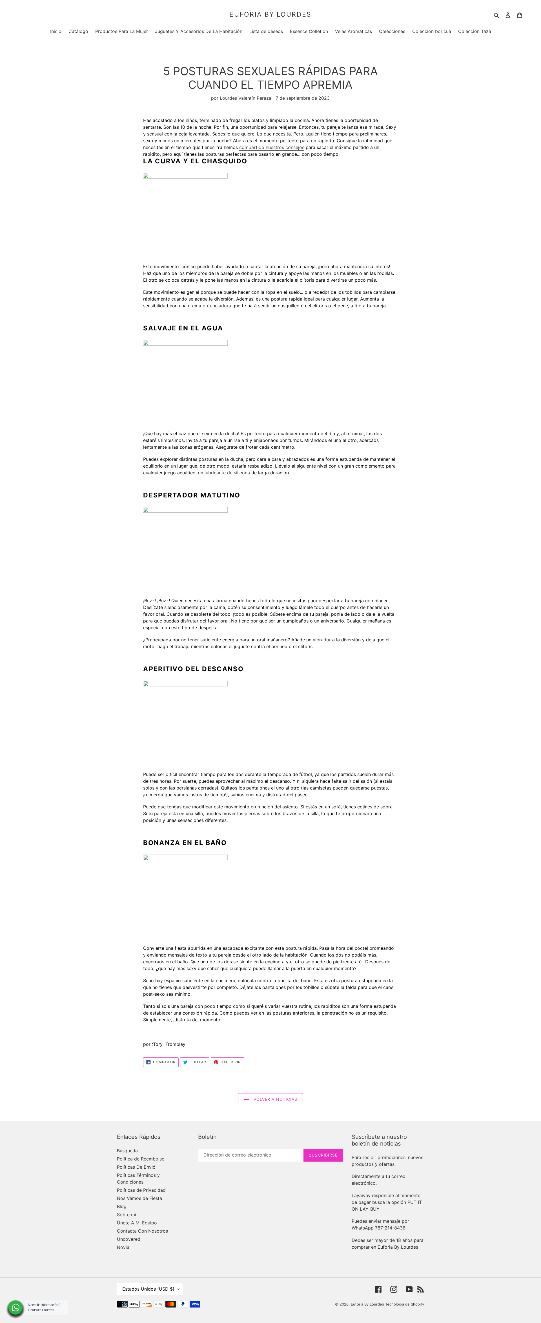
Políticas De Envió (136, 1167)
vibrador (322, 639)
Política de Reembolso (141, 1159)
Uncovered (128, 1239)
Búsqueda (127, 1150)
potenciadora (217, 305)
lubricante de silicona (227, 472)
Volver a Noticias (274, 1099)
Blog (122, 1206)
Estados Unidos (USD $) (148, 1289)
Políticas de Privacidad (141, 1190)
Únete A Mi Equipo (137, 1223)
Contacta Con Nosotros (142, 1231)
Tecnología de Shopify (404, 1304)
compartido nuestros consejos (271, 147)
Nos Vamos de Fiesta (139, 1198)
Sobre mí (126, 1214)
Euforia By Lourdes (270, 14)
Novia (123, 1247)
